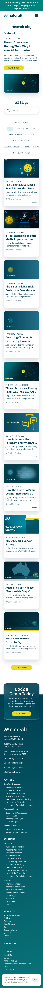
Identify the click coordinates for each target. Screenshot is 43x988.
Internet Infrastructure (15, 886)
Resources (9, 911)
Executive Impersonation (16, 861)
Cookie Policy (23, 982)
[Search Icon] (21, 110)
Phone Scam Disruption (16, 802)
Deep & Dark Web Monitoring (18, 799)
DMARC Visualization (14, 829)
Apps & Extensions (12, 915)
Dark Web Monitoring (15, 864)
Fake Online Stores (14, 858)
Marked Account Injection (17, 832)
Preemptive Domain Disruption (19, 805)
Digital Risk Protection (15, 847)
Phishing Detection (14, 850)
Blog (5, 927)
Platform (9, 780)
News (6, 966)
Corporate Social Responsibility (17, 963)
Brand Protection (13, 855)
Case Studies (9, 924)
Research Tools (10, 930)
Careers (7, 958)
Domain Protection (14, 790)
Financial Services (13, 884)
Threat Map (9, 935)
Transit (9, 904)
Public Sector (11, 901)
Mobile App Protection (15, 796)
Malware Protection (14, 852)
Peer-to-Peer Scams (14, 867)
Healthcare (10, 898)
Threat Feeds (11, 816)
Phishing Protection (14, 787)
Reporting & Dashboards (16, 813)
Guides (7, 918)
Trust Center (9, 969)
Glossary (7, 933)
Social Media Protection (16, 793)
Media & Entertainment (16, 892)
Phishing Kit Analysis (14, 818)
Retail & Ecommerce (14, 889)
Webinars (8, 921)
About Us (8, 955)
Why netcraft (11, 943)
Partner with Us (10, 961)
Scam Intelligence (13, 821)
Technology (10, 895)
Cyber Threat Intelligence (16, 870)
